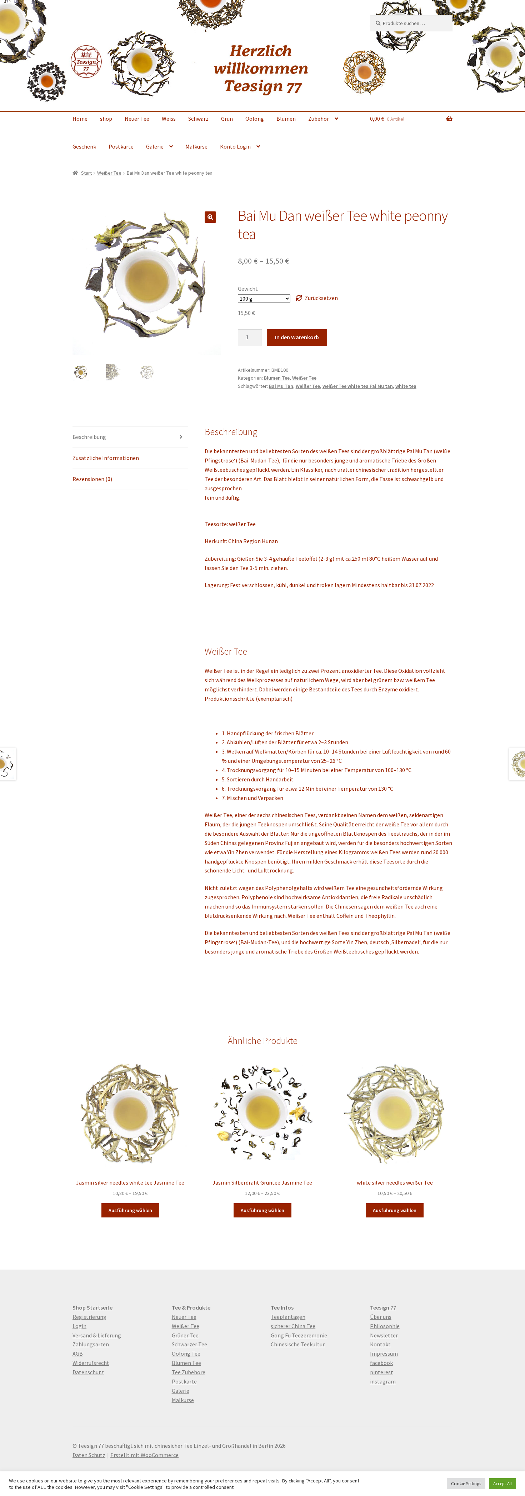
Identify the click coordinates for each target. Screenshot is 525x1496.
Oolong (254, 118)
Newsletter (384, 1335)
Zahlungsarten (90, 1344)
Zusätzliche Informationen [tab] (105, 457)
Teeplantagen (288, 1316)
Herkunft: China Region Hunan (241, 541)
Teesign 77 (383, 1307)
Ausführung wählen (130, 1210)
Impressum (384, 1353)
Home (80, 118)
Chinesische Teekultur (298, 1344)
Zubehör (318, 118)
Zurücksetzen (321, 297)
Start (86, 173)
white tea (405, 386)
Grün (227, 118)
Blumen (286, 118)
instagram (383, 1381)
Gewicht (248, 288)
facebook (381, 1362)
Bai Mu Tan (281, 386)
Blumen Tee (277, 378)
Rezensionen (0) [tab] (92, 478)
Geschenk (84, 146)
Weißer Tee (109, 173)
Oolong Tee (186, 1353)
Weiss (169, 118)
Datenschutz (88, 1372)
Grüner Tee (185, 1335)
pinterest (381, 1372)
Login (79, 1326)
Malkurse (196, 146)
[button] (210, 217)
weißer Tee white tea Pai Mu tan (357, 386)
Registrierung (89, 1316)
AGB (77, 1353)
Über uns (380, 1316)
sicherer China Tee (293, 1326)
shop (106, 118)
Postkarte (121, 146)
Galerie (155, 146)
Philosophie (385, 1326)
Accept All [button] (502, 1484)
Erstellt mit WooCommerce (144, 1455)
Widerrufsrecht (90, 1362)
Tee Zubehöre (188, 1372)
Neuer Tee (137, 118)
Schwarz (198, 118)
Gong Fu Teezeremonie (299, 1335)
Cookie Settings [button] (466, 1484)
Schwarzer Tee (189, 1344)
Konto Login (235, 146)
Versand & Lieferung (96, 1335)
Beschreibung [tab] (89, 436)
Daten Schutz (88, 1455)
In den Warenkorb (297, 337)
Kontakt (380, 1344)
